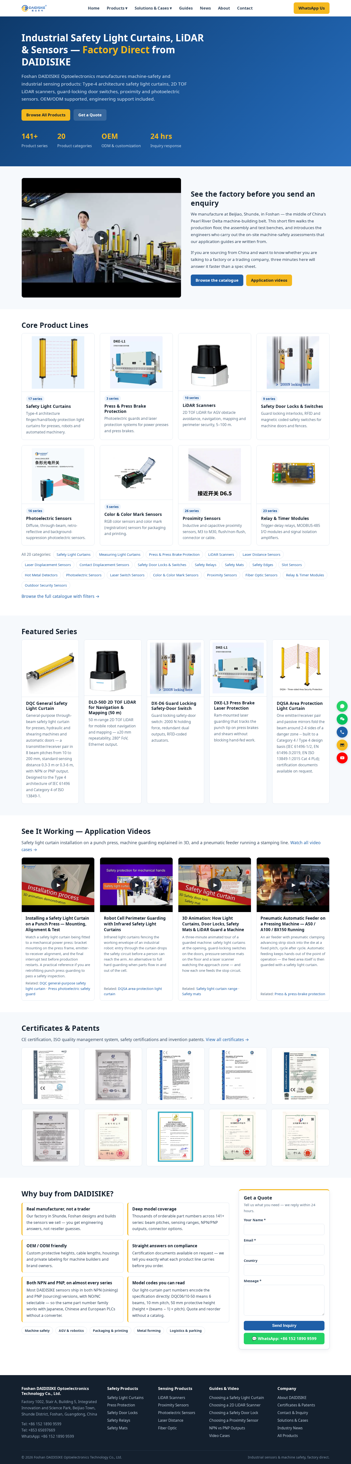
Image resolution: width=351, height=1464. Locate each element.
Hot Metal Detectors (41, 575)
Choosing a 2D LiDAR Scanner (235, 1405)
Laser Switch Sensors (127, 575)
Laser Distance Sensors (261, 554)
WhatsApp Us (311, 8)
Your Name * (255, 1220)
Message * (252, 1281)
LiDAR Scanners (221, 554)
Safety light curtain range (216, 988)
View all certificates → (227, 1039)
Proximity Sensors (222, 575)
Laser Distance (170, 1420)
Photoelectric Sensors (83, 575)
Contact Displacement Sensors (104, 564)
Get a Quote (90, 115)
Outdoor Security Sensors (46, 585)
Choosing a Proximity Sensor (233, 1420)
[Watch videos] (342, 757)
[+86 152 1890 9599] (342, 732)
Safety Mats (234, 564)
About (224, 8)
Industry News (290, 1428)
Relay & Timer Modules (305, 575)
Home (94, 8)
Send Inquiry (284, 1325)
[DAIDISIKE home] (34, 8)
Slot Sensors (292, 564)
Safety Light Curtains (73, 554)
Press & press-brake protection (300, 993)
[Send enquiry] (342, 745)
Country (250, 1260)
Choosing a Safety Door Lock (233, 1412)
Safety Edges (262, 564)
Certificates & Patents (296, 1405)
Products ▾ (117, 8)
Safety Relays (205, 564)
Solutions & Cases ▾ (153, 8)
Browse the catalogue (217, 280)
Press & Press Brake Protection (174, 554)
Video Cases (219, 1435)
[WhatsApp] (342, 706)
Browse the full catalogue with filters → (60, 596)
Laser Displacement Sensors (48, 564)
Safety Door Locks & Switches (162, 564)
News (205, 8)
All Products (287, 1435)
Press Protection (121, 1405)
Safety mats (191, 993)
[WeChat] (342, 719)
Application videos (269, 280)
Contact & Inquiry (292, 1412)
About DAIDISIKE (292, 1397)
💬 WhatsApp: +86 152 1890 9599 (284, 1338)
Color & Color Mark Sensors (175, 575)
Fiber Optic (167, 1428)
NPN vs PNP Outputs (227, 1428)
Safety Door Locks (122, 1412)
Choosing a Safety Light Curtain (236, 1397)
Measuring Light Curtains (119, 554)
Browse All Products (45, 115)
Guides (186, 8)
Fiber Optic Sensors (261, 575)
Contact (245, 8)
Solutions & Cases (292, 1420)
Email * (250, 1240)
